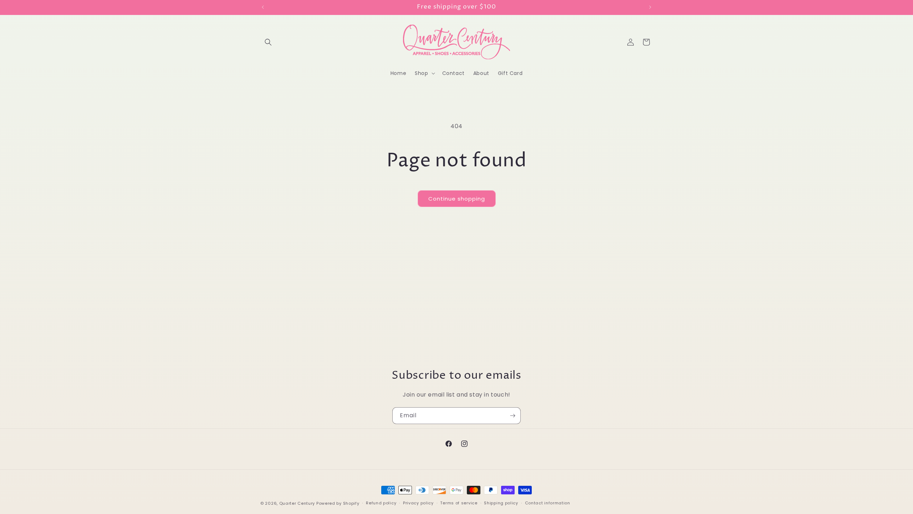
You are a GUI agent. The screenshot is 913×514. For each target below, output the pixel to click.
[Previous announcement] (263, 7)
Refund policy (381, 503)
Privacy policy (418, 503)
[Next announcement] (650, 7)
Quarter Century (297, 503)
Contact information (547, 503)
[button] (268, 42)
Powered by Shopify (337, 503)
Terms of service (458, 503)
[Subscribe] (512, 415)
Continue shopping (456, 198)
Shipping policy (501, 503)
